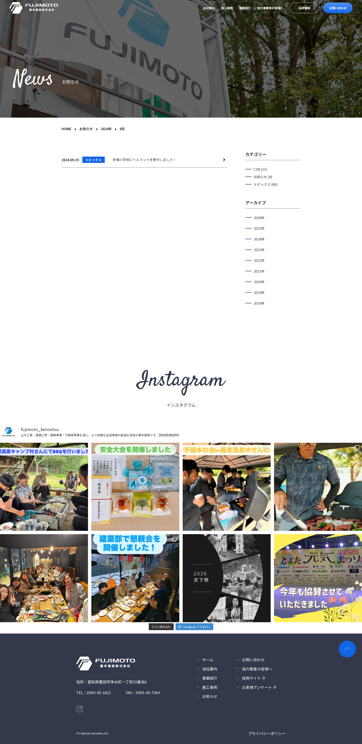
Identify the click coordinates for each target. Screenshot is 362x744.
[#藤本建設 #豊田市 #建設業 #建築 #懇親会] (135, 578)
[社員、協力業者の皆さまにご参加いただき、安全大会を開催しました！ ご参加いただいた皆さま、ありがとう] (135, 487)
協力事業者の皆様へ (270, 8)
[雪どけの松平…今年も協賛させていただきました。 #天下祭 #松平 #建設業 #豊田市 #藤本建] (227, 578)
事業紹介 (245, 8)
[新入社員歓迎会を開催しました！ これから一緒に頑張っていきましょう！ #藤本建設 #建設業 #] (44, 578)
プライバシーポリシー (267, 733)
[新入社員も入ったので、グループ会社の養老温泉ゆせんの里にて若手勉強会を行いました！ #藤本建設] (227, 487)
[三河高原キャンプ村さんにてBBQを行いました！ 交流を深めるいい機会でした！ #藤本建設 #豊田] (44, 487)
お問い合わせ (338, 8)
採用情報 (304, 8)
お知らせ (209, 696)
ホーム (207, 659)
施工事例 (227, 8)
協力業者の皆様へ (257, 668)
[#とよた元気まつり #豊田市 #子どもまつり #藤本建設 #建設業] (318, 578)
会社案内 (209, 8)
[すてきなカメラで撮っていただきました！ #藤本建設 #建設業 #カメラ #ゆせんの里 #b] (318, 487)
